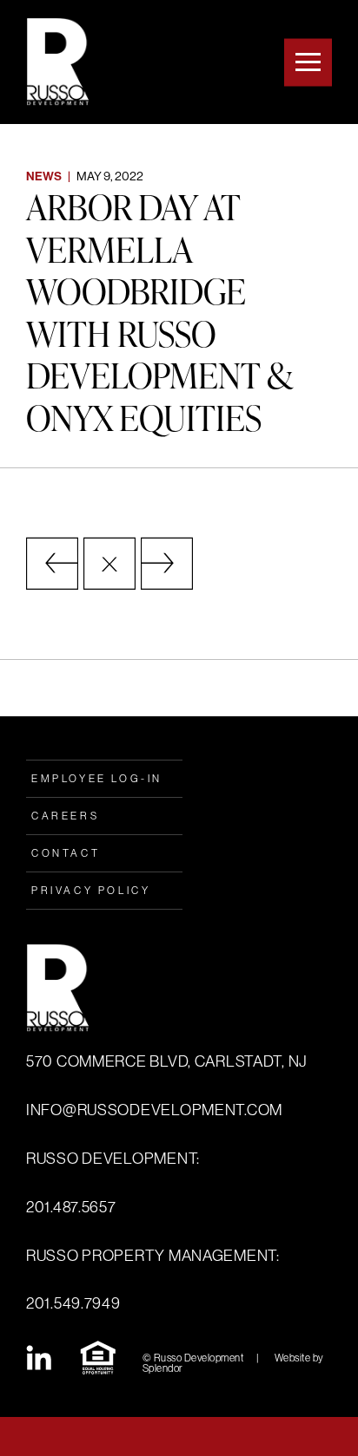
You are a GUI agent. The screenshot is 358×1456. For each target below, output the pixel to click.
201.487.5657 (71, 1207)
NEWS (44, 176)
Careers (65, 816)
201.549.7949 (73, 1303)
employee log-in (96, 779)
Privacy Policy (90, 891)
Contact (65, 853)
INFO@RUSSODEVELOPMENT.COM (154, 1110)
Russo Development (57, 62)
